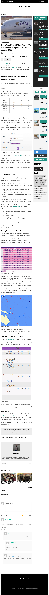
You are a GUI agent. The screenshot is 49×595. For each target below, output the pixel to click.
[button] (41, 1)
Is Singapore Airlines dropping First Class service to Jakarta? (23, 482)
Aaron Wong (44, 104)
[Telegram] (7, 59)
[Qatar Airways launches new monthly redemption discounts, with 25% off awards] (8, 477)
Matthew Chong (6, 53)
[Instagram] (47, 1)
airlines (2, 437)
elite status (11, 437)
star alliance (16, 438)
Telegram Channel (8, 432)
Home (1, 14)
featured (16, 437)
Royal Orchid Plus (5, 64)
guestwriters (21, 437)
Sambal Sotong (13, 534)
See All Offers (40, 79)
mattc (26, 437)
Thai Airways (7, 42)
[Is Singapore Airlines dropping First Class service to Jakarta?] (24, 477)
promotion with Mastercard (18, 155)
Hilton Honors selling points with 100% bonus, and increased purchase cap (43, 126)
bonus (7, 437)
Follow (40, 167)
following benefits (16, 206)
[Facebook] (45, 1)
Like (36, 167)
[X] (5, 59)
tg (20, 438)
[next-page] (31, 487)
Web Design (31, 588)
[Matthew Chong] (2, 53)
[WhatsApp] (10, 59)
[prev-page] (29, 487)
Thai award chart (10, 339)
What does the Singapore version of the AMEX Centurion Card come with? (25, 466)
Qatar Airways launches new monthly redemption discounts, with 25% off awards (8, 482)
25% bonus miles (14, 67)
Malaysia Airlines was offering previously (12, 415)
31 (46, 129)
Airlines (4, 14)
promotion (3, 438)
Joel (14, 544)
